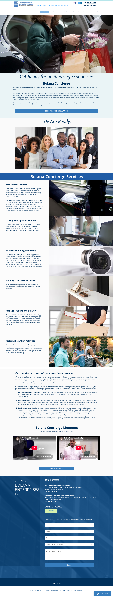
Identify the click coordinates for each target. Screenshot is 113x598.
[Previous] (10, 44)
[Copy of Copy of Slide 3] (59, 68)
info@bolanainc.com (56, 489)
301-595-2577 (91, 3)
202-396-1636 (91, 5)
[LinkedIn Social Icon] (81, 3)
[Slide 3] (56, 68)
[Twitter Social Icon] (79, 3)
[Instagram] (74, 3)
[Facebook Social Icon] (76, 3)
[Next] (103, 44)
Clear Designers (77, 590)
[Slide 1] (53, 68)
